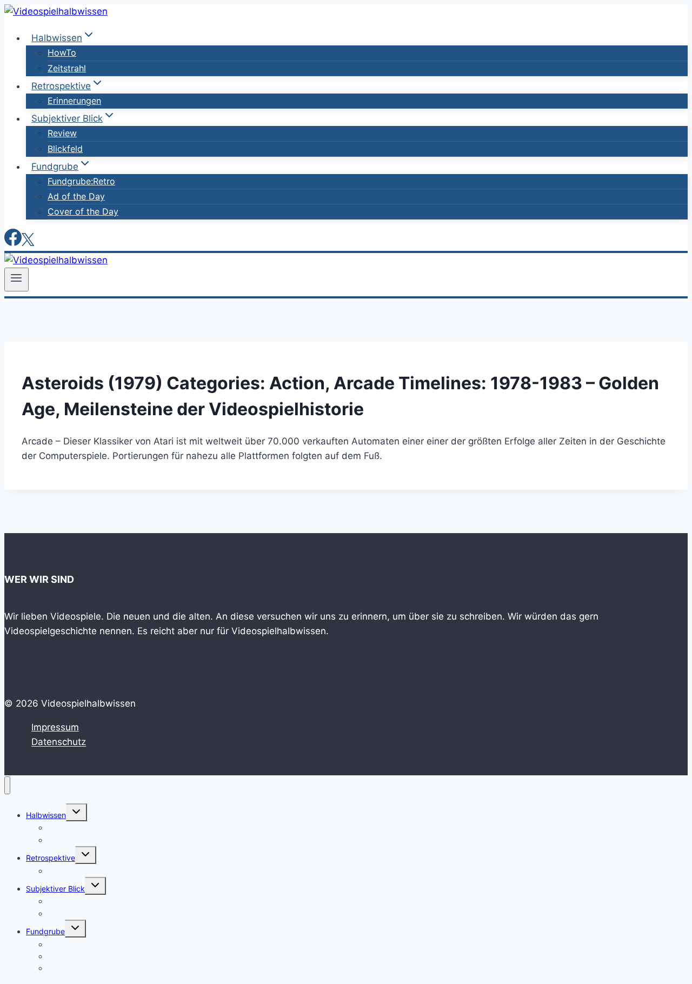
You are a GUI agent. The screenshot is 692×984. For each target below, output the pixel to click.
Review (62, 133)
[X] (28, 242)
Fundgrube (45, 931)
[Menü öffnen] (16, 279)
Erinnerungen (74, 100)
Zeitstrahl (67, 68)
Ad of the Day (76, 196)
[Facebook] (13, 242)
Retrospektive (50, 857)
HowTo (62, 52)
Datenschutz (58, 742)
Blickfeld (65, 148)
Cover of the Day (83, 211)
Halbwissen (46, 815)
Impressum (55, 727)
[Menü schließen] (7, 785)
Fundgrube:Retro (81, 181)
